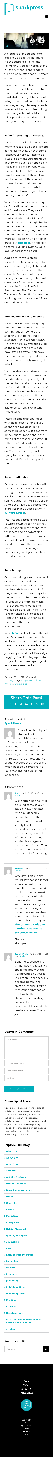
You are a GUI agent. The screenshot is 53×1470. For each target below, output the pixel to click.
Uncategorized (14, 1313)
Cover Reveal (13, 1203)
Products (11, 1274)
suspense (26, 680)
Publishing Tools (15, 1293)
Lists (8, 1248)
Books (9, 1196)
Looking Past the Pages (19, 1254)
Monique (19, 868)
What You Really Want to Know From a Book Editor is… (24, 1321)
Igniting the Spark (16, 1235)
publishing (12, 1280)
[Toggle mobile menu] (47, 16)
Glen (17, 793)
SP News (11, 1306)
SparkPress (12, 723)
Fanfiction (12, 1216)
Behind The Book (16, 1183)
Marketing (12, 1261)
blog (15, 632)
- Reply (18, 870)
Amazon (11, 1170)
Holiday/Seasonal (16, 1229)
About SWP (12, 1157)
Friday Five (12, 1222)
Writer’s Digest (14, 512)
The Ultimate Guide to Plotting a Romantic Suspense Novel (30, 928)
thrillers (37, 680)
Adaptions (12, 1164)
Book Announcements (19, 1190)
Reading (11, 1300)
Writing (8, 680)
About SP (11, 1151)
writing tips (20, 683)
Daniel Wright (22, 954)
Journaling (12, 1241)
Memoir (10, 1267)
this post (24, 242)
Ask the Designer (16, 1177)
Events (10, 1209)
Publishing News (15, 1287)
